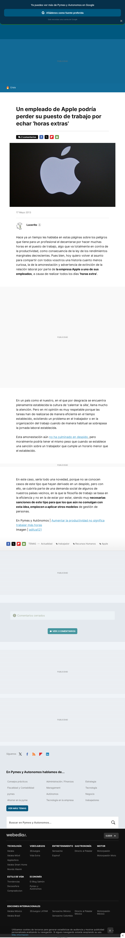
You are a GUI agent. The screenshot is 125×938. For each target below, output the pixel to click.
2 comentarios (28, 137)
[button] (33, 225)
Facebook (41, 137)
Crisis (13, 87)
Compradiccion (14, 890)
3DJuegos (35, 851)
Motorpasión (103, 851)
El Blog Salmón (37, 881)
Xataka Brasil (13, 915)
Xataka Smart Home (17, 864)
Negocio (89, 793)
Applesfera (12, 860)
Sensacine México (61, 911)
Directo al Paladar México (83, 912)
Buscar (113, 822)
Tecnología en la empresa (60, 800)
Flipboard (52, 137)
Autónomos (52, 793)
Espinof (56, 855)
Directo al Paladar (83, 851)
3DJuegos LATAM (39, 911)
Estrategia (90, 781)
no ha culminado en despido (68, 437)
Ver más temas (17, 808)
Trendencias (13, 881)
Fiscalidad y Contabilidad (20, 787)
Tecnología (91, 787)
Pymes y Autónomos (36, 887)
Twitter (47, 137)
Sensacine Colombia (62, 915)
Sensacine (57, 851)
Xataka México (14, 911)
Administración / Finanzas (60, 781)
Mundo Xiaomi (14, 869)
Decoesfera (13, 886)
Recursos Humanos (85, 543)
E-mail (57, 137)
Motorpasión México (103, 912)
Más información (20, 934)
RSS (33, 753)
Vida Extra (35, 855)
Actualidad (46, 543)
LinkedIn (47, 753)
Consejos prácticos (17, 781)
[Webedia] (16, 835)
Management (53, 787)
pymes (10, 793)
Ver (64, 631)
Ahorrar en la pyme (17, 800)
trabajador (63, 543)
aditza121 (35, 529)
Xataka (10, 851)
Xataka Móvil (13, 855)
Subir (109, 835)
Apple (105, 543)
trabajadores (92, 800)
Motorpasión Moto (106, 855)
